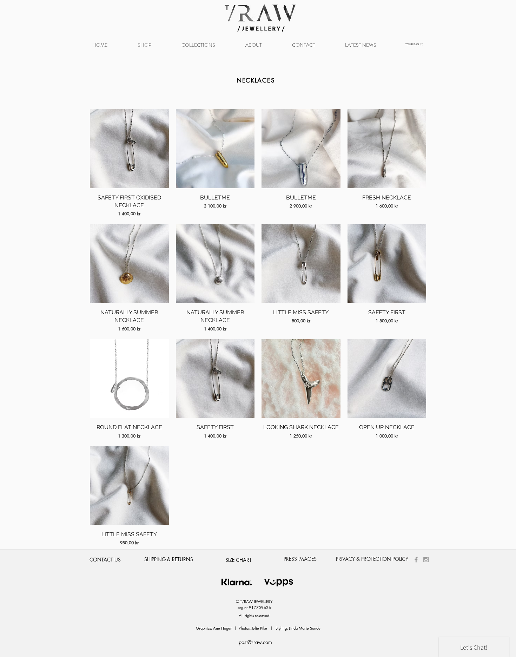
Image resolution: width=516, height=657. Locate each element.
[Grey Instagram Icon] (426, 559)
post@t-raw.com (255, 642)
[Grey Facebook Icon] (416, 559)
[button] (198, 45)
